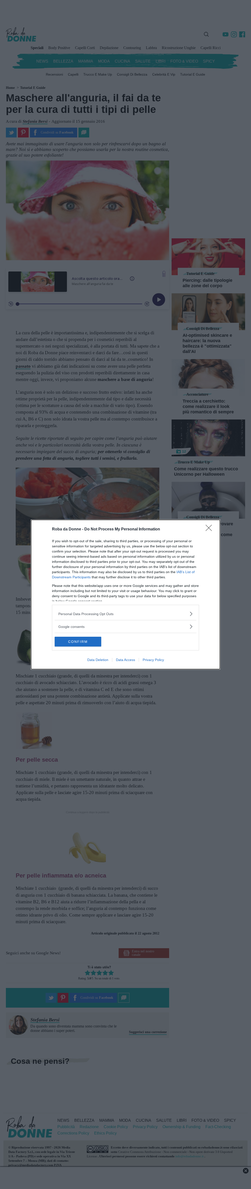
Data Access (125, 660)
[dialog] (125, 594)
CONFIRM (78, 642)
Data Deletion (97, 660)
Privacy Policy (153, 660)
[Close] (210, 529)
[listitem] (125, 613)
